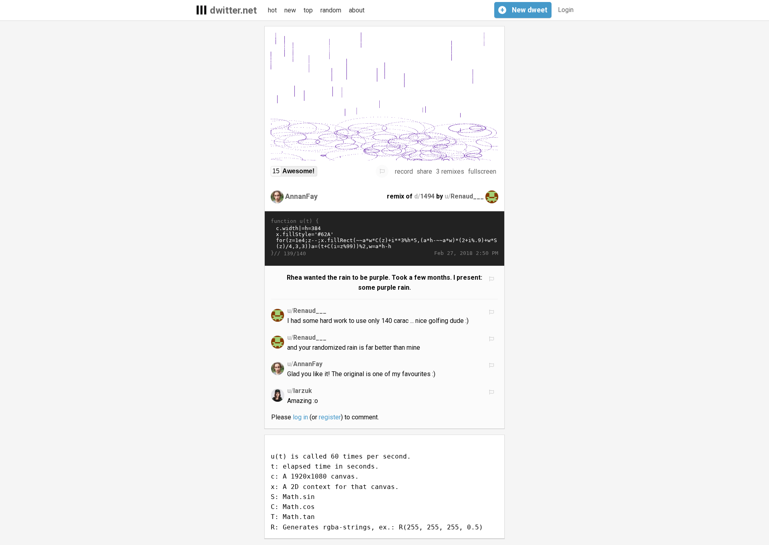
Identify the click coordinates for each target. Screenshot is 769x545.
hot (272, 10)
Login (566, 10)
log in (300, 417)
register (330, 417)
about (356, 10)
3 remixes (450, 171)
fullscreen (482, 171)
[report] (382, 171)
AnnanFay (301, 196)
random (330, 10)
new (290, 10)
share (424, 171)
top (308, 10)
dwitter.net (233, 10)
